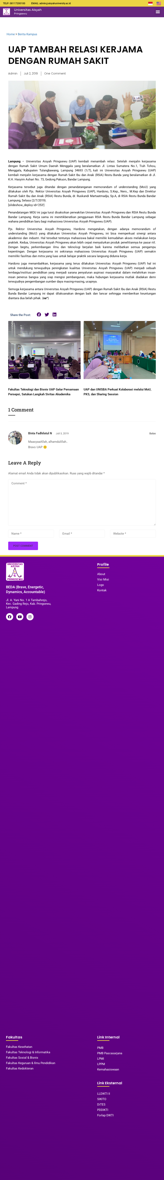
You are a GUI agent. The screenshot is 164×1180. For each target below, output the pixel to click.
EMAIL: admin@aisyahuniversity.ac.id (51, 3)
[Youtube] (19, 616)
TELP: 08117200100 (14, 3)
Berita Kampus (27, 34)
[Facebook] (9, 616)
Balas (152, 433)
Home (11, 34)
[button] (157, 11)
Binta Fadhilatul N (40, 433)
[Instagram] (30, 616)
